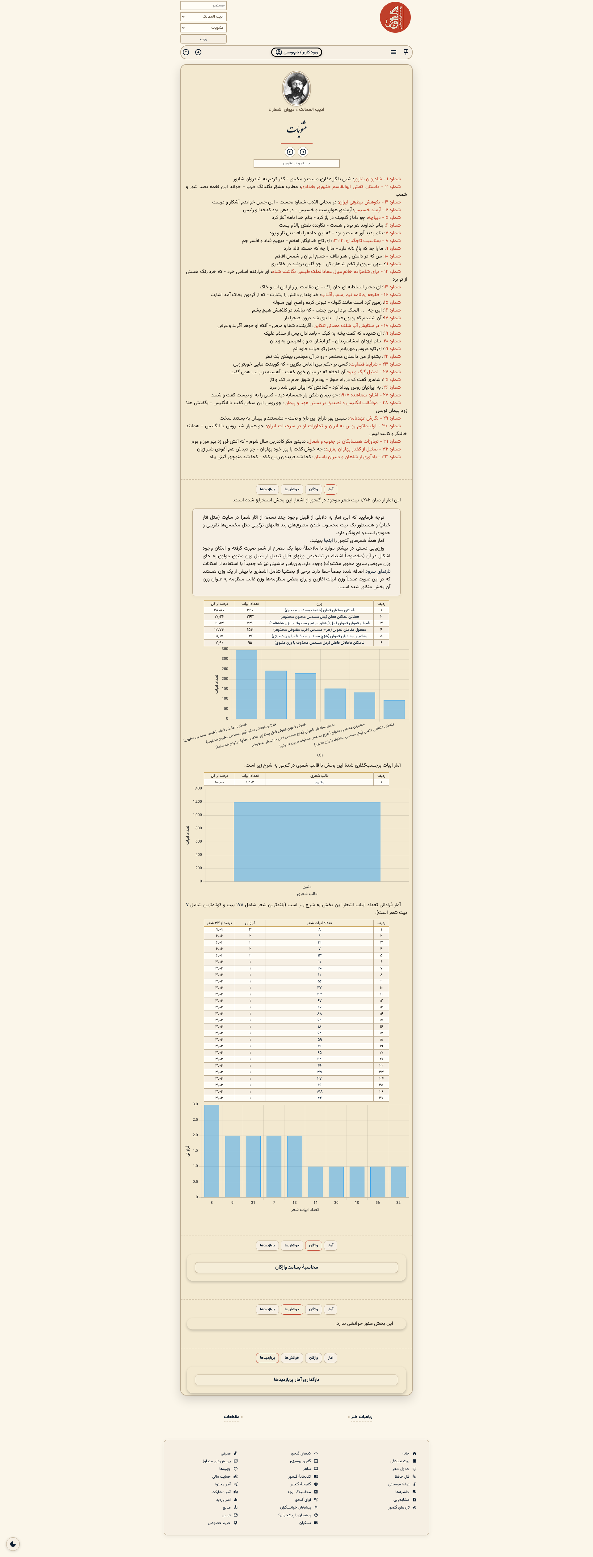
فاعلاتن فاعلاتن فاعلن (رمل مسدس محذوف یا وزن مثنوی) (319, 643)
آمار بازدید (224, 1500)
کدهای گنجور (301, 1453)
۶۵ (320, 1053)
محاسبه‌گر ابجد (299, 1492)
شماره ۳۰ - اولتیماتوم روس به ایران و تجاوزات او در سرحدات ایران (334, 426)
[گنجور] (395, 17)
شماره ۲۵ (392, 380)
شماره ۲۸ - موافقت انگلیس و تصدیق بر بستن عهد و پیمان (342, 403)
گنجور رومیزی (301, 1461)
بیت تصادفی (400, 1461)
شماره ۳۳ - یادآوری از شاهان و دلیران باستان (357, 457)
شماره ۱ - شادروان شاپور (377, 179)
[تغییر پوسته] (13, 1544)
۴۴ (320, 1098)
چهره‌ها (225, 1469)
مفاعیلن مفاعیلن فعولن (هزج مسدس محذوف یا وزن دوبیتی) (319, 636)
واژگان (313, 489)
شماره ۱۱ (393, 264)
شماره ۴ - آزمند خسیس (377, 210)
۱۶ (319, 1085)
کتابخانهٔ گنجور (300, 1477)
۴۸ (319, 1059)
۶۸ (320, 1033)
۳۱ (320, 943)
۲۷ (319, 1079)
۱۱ (319, 962)
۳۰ (320, 968)
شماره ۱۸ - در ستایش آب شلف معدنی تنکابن (357, 326)
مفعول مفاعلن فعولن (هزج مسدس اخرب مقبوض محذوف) (319, 630)
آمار (330, 489)
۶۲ (320, 1020)
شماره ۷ (393, 233)
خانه (406, 1453)
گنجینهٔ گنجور (301, 1484)
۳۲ (319, 988)
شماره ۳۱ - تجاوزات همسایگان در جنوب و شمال (354, 442)
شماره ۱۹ (392, 333)
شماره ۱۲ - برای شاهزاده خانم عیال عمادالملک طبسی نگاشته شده (336, 272)
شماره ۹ (393, 249)
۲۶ (320, 1007)
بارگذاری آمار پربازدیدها (296, 1380)
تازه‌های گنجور (399, 1508)
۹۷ (320, 1001)
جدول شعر (401, 1469)
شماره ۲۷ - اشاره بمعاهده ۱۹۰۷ (370, 395)
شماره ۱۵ (392, 303)
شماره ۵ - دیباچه (384, 218)
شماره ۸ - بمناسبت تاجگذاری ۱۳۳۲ (366, 241)
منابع (227, 1508)
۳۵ (319, 1072)
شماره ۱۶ (392, 310)
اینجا (328, 541)
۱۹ (319, 1046)
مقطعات (231, 1417)
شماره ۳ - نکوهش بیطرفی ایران (370, 202)
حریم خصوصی (220, 1523)
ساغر (307, 1469)
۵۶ (320, 981)
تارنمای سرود (377, 572)
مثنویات (296, 128)
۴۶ (320, 1066)
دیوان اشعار (283, 109)
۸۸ (319, 1014)
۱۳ (320, 955)
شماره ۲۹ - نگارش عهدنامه (375, 418)
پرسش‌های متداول (217, 1461)
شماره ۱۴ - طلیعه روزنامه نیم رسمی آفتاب (361, 295)
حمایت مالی (222, 1477)
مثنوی (319, 782)
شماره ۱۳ (392, 287)
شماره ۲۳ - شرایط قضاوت (375, 364)
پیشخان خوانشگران (296, 1508)
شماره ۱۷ (392, 318)
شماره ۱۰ (393, 256)
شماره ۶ (393, 225)
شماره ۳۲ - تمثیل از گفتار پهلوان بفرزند (363, 449)
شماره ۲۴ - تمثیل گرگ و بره (374, 372)
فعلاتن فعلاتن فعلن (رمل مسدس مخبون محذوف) (319, 617)
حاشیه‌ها (402, 1492)
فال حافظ (402, 1477)
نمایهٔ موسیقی (399, 1484)
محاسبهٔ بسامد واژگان (296, 1267)
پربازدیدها (267, 489)
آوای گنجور (303, 1500)
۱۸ (320, 1027)
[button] (406, 52)
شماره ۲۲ (392, 357)
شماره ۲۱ (392, 349)
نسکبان (305, 1523)
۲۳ (319, 994)
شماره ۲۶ (392, 387)
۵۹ (320, 1040)
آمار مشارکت (222, 1492)
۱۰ (319, 975)
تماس (227, 1515)
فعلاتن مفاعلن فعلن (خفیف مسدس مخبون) (320, 610)
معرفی (226, 1453)
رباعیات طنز (361, 1417)
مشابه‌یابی (401, 1500)
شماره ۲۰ (392, 341)
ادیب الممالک (311, 109)
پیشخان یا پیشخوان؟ (295, 1515)
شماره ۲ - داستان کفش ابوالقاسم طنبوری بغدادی (351, 187)
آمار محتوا (223, 1484)
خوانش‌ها (292, 489)
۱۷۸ (239, 905)
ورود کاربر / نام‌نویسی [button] (300, 52)
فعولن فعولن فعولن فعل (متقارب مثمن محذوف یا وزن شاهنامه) (319, 623)
